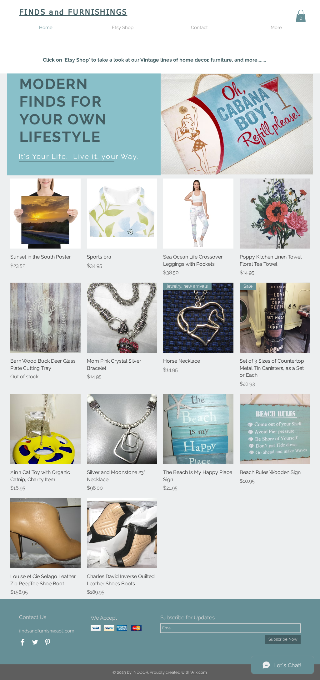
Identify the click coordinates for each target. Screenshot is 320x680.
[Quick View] (45, 214)
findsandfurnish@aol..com (46, 631)
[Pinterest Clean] (47, 642)
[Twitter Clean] (35, 642)
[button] (301, 16)
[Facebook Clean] (22, 642)
